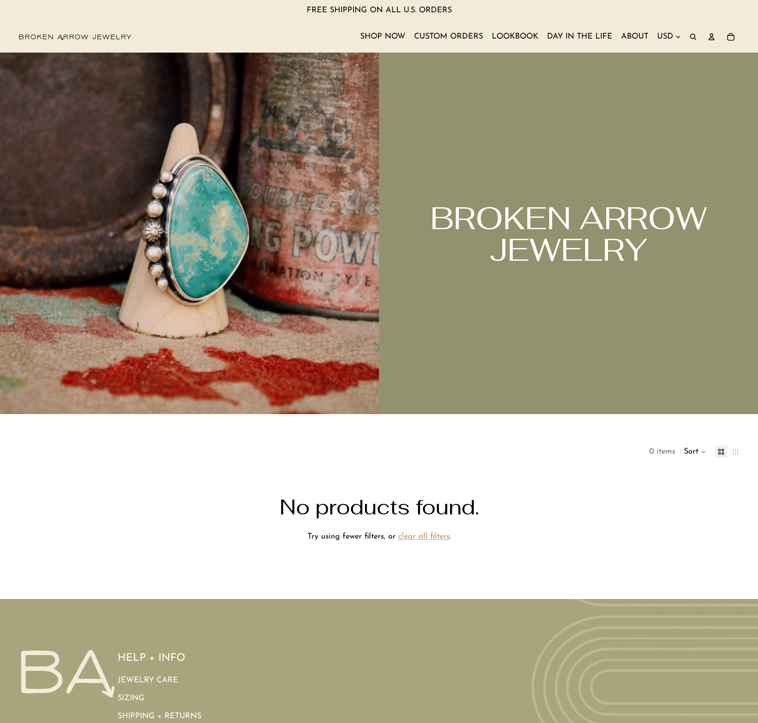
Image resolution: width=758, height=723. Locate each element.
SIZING (131, 698)
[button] (695, 451)
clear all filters (424, 537)
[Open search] (693, 36)
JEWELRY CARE (148, 680)
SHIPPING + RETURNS (159, 716)
